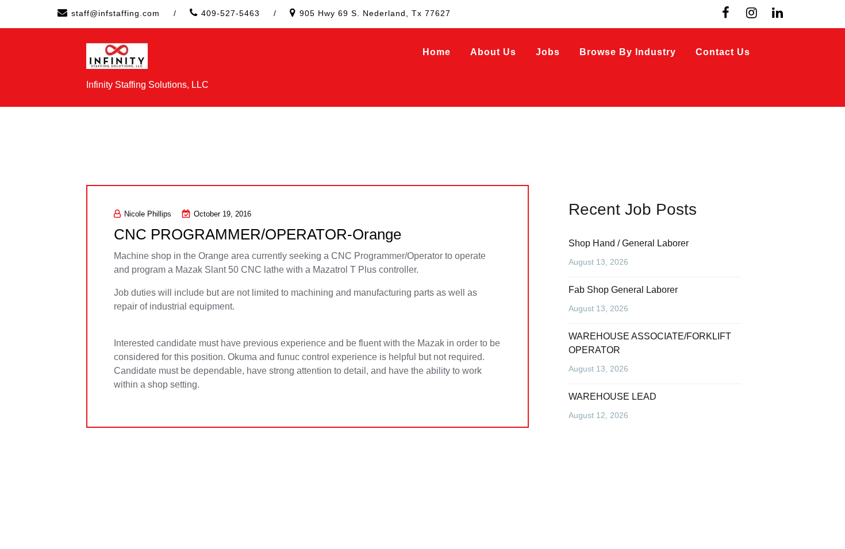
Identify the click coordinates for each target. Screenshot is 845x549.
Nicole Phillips (147, 214)
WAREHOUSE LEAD (612, 396)
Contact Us (723, 52)
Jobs (548, 52)
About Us (493, 52)
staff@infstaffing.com (115, 13)
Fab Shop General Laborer (623, 290)
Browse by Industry (627, 52)
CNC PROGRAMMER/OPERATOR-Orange (257, 234)
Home (436, 52)
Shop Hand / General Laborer (629, 243)
